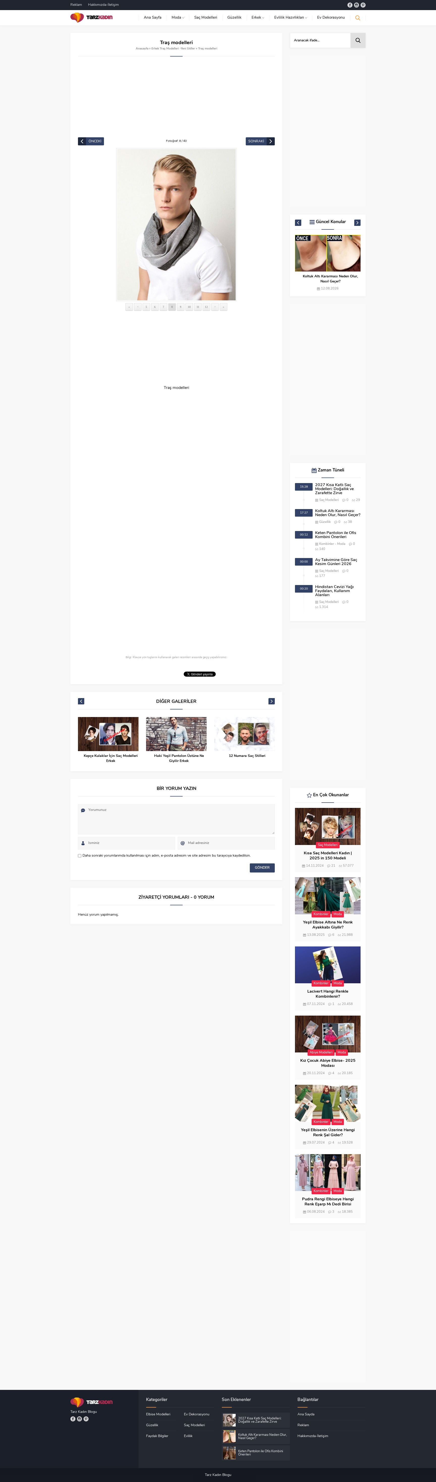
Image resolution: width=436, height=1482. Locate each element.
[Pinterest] (363, 5)
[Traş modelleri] (176, 224)
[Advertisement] (176, 99)
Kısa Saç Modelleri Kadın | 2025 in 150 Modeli (328, 855)
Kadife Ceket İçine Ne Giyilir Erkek (247, 756)
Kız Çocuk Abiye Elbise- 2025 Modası (328, 1063)
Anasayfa (142, 48)
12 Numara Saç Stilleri (179, 756)
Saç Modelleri (329, 500)
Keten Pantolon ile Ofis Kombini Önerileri (330, 279)
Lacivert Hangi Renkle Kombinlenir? (327, 994)
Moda (341, 544)
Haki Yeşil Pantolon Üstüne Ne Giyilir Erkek (111, 758)
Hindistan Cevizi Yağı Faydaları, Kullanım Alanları (334, 591)
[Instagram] (356, 5)
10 (189, 306)
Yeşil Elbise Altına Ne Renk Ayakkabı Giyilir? (328, 925)
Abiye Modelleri (321, 1052)
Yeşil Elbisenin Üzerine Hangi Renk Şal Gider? (328, 1132)
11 (198, 306)
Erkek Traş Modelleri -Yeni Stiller (173, 48)
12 (206, 306)
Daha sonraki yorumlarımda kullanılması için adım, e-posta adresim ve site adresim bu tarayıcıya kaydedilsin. (167, 856)
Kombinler (326, 544)
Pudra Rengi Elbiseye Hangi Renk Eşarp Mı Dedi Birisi (328, 1201)
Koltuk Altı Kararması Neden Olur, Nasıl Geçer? (337, 513)
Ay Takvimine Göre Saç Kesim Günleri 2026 (336, 562)
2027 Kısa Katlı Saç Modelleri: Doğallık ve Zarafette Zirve (334, 489)
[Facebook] (349, 5)
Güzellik (325, 522)
